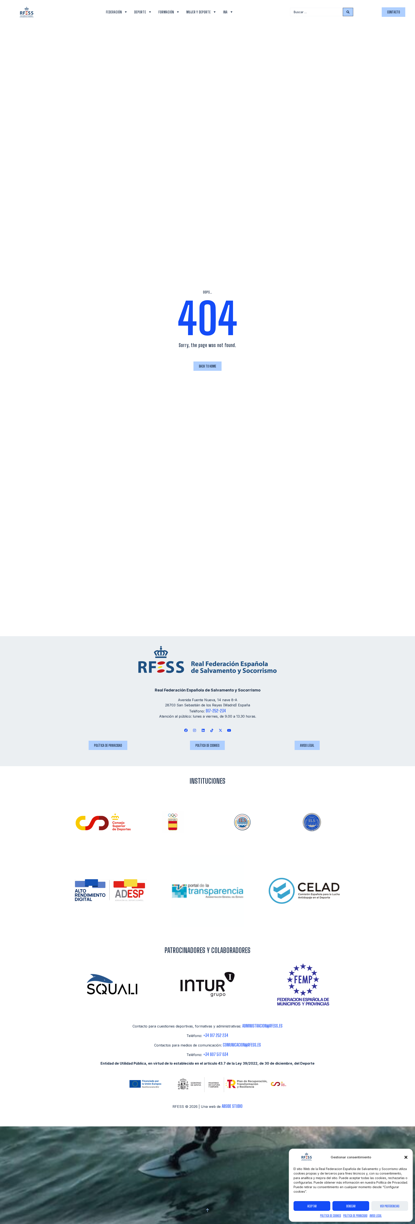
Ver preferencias (389, 1206)
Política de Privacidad (355, 1216)
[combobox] (316, 12)
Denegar (351, 1206)
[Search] (348, 12)
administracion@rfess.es (262, 1025)
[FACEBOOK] (186, 730)
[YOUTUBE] (229, 730)
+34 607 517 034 (215, 1054)
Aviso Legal (376, 1216)
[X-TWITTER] (220, 730)
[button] (406, 1157)
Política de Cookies (330, 1216)
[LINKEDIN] (203, 730)
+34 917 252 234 (215, 1035)
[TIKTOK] (212, 730)
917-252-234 (216, 710)
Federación (114, 12)
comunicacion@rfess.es (242, 1044)
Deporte (140, 12)
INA (225, 12)
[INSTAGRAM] (194, 730)
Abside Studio (232, 1106)
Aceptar (312, 1206)
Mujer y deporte (198, 12)
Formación (166, 12)
